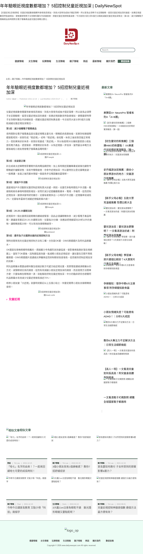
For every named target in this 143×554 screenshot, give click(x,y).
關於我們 (110, 61)
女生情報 (32, 61)
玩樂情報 (46, 61)
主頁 (8, 79)
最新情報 (96, 61)
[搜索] (132, 50)
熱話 (85, 61)
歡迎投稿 (125, 61)
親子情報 (74, 61)
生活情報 (60, 61)
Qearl (14, 99)
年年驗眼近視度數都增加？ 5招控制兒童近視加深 (43, 79)
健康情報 (19, 61)
